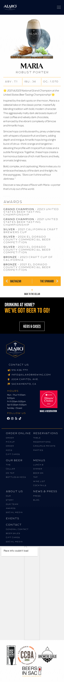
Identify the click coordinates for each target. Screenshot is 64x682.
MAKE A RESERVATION (48, 411)
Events (12, 518)
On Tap (10, 473)
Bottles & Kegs (16, 477)
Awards (10, 508)
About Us (14, 491)
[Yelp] (16, 418)
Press (37, 496)
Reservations (45, 433)
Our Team (12, 504)
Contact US (19, 364)
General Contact (17, 529)
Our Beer (14, 460)
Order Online (18, 433)
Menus (39, 460)
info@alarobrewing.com (31, 374)
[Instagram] (12, 418)
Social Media (14, 512)
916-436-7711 (19, 370)
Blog (36, 500)
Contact (14, 524)
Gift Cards (13, 454)
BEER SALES (13, 533)
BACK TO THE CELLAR (32, 294)
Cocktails (39, 485)
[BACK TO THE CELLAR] (32, 290)
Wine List (39, 481)
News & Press (45, 491)
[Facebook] (8, 418)
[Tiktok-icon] (20, 418)
